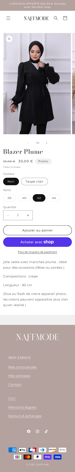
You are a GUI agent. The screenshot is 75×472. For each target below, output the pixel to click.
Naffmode (42, 464)
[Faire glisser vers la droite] (46, 143)
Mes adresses (19, 376)
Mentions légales (22, 407)
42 (39, 198)
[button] (8, 18)
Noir (11, 181)
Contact (14, 384)
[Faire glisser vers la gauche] (28, 143)
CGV (11, 398)
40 (26, 199)
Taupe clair (34, 181)
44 (56, 199)
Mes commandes (22, 367)
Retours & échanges (24, 416)
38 (12, 199)
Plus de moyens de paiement (37, 251)
